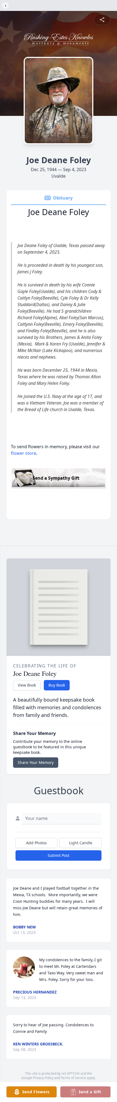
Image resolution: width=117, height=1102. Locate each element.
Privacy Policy (43, 1077)
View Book (27, 685)
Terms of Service (73, 1077)
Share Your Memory (36, 762)
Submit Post (58, 855)
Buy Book (56, 685)
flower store (23, 453)
